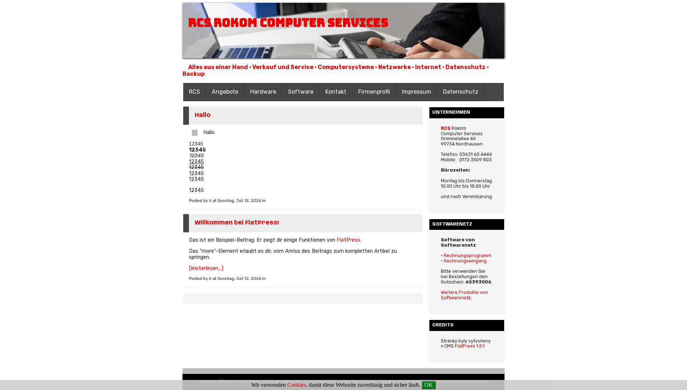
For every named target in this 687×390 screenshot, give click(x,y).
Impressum (416, 91)
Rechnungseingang (465, 260)
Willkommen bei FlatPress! (237, 223)
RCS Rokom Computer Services (288, 22)
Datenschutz (460, 91)
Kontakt (335, 91)
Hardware (263, 91)
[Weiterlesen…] (206, 268)
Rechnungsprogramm (467, 255)
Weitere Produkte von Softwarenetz (464, 295)
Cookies (296, 385)
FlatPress (348, 240)
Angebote (225, 91)
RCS (194, 91)
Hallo (202, 115)
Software (300, 91)
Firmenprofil (374, 91)
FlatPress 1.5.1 (469, 346)
